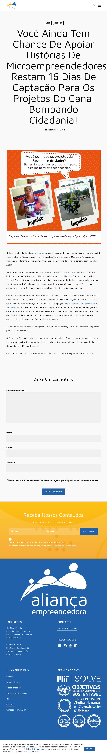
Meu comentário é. (15, 390)
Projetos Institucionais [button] (16, 693)
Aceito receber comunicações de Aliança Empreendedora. (37, 542)
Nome (10, 432)
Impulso (40, 253)
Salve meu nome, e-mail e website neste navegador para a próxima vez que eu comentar (53, 480)
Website (10, 462)
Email (9, 447)
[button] (99, 5)
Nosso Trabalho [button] (13, 687)
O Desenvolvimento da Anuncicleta (68, 272)
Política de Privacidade (65, 546)
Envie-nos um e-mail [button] (67, 628)
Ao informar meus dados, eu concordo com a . (43, 546)
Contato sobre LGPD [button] (16, 710)
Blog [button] (8, 699)
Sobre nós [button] (11, 676)
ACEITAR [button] (89, 748)
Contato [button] (10, 704)
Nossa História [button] (13, 682)
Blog (48, 23)
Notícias (58, 23)
